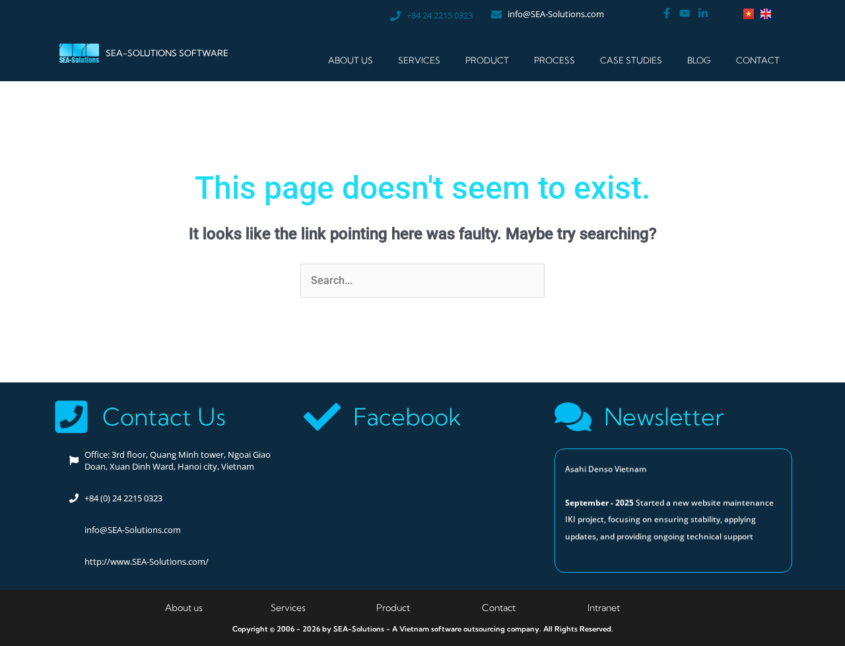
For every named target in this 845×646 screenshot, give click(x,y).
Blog (699, 60)
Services (419, 60)
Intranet (604, 608)
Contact (758, 60)
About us (184, 608)
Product (393, 608)
